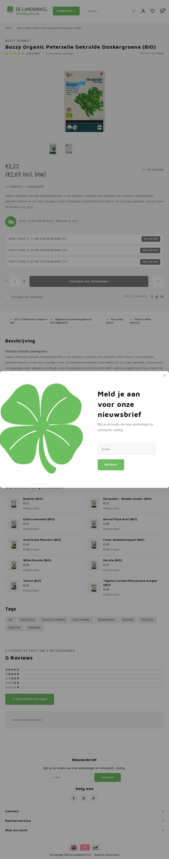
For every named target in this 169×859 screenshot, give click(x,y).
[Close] (164, 376)
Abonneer (111, 464)
